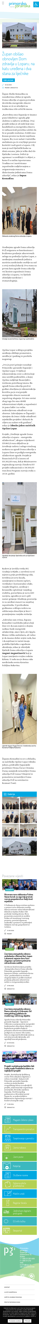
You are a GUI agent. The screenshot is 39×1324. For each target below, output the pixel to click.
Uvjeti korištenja (10, 1292)
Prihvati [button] (27, 1321)
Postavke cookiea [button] (15, 1321)
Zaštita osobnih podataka (13, 1297)
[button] (36, 4)
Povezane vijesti (12, 876)
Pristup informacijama (12, 1302)
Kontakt (7, 1287)
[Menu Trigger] (3, 3)
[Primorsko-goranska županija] (19, 5)
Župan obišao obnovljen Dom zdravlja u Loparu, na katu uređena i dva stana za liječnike (18, 63)
